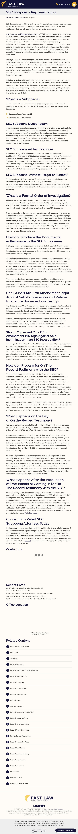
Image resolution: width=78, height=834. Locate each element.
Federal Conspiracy (17, 682)
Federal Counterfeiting (18, 688)
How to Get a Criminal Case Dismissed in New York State (25, 596)
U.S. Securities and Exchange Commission (22, 34)
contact (28, 541)
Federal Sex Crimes (17, 766)
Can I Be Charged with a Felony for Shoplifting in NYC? (25, 588)
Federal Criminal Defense (17, 17)
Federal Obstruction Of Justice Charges (24, 670)
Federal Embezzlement (18, 694)
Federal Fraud (15, 700)
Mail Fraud (14, 652)
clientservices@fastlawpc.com (54, 809)
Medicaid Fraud (15, 772)
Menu (74, 5)
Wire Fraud (14, 658)
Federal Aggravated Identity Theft (22, 712)
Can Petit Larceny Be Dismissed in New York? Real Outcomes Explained (31, 599)
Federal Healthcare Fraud (19, 718)
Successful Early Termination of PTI (18, 591)
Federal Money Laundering (19, 724)
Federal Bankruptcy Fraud (19, 647)
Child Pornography (16, 706)
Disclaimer (31, 821)
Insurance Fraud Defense (19, 784)
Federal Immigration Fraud (19, 742)
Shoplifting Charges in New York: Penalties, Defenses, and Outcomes (29, 593)
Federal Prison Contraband (19, 730)
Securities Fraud (16, 778)
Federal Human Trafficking (19, 754)
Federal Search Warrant (18, 676)
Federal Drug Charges (18, 760)
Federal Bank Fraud (17, 664)
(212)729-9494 (64, 4)
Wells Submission (31, 513)
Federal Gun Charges (17, 748)
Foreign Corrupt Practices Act (20, 736)
